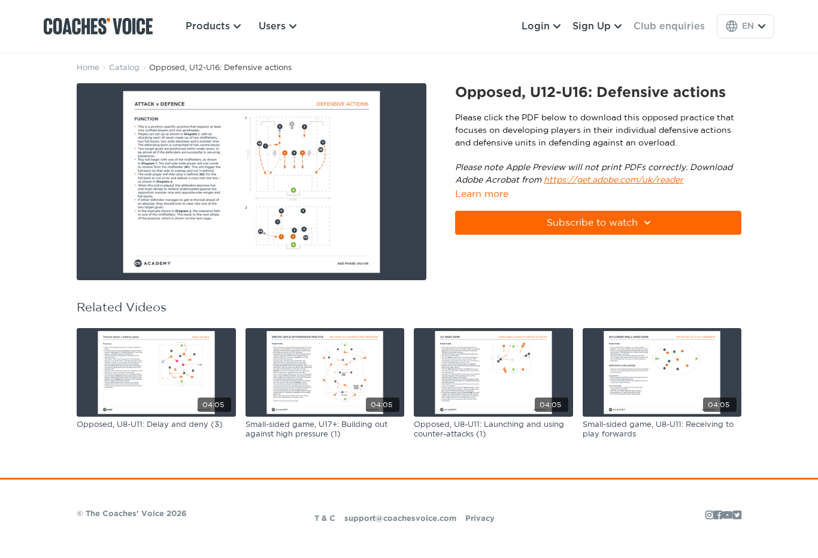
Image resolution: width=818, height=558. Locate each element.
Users (272, 26)
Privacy (480, 519)
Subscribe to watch (592, 223)
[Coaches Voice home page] (103, 26)
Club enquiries (669, 26)
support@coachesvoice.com (400, 519)
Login (536, 26)
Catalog (124, 68)
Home (88, 68)
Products (208, 26)
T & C (324, 519)
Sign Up (591, 26)
